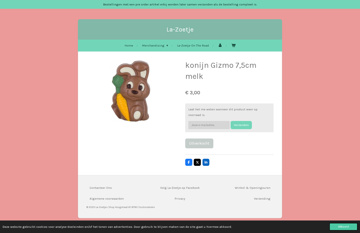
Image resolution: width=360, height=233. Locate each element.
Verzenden (241, 125)
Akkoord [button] (343, 226)
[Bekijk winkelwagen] (233, 45)
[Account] (220, 45)
